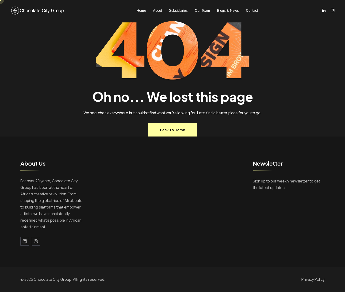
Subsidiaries (178, 10)
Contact (252, 10)
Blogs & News (228, 10)
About (157, 10)
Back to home (172, 129)
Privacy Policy (313, 279)
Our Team (202, 10)
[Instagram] (332, 10)
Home (141, 10)
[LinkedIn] (324, 10)
